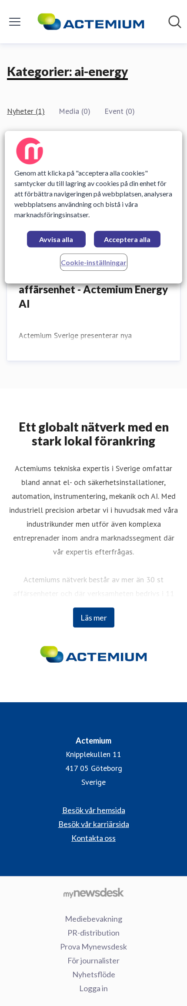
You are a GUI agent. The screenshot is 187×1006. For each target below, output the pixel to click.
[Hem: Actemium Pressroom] (91, 21)
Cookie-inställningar (94, 263)
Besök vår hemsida (93, 810)
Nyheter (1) (26, 111)
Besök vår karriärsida (93, 824)
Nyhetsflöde (93, 974)
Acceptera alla (127, 240)
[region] (94, 207)
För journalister (93, 960)
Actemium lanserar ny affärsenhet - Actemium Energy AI (93, 289)
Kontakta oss (93, 838)
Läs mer (93, 617)
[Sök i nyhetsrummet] (175, 22)
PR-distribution (93, 932)
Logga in (93, 988)
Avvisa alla (56, 240)
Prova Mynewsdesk (93, 946)
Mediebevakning (93, 918)
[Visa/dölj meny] (14, 21)
